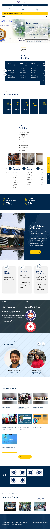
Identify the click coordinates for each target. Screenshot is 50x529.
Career (21, 13)
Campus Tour (48, 161)
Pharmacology (44, 108)
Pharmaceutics (35, 108)
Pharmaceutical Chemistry (17, 108)
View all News (23, 456)
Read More (34, 252)
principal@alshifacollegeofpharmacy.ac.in (22, 5)
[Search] (46, 16)
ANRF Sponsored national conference (37, 34)
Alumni (5, 13)
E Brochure (48, 169)
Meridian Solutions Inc (43, 522)
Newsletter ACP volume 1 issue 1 (35, 37)
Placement (16, 13)
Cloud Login (10, 13)
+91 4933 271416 (8, 5)
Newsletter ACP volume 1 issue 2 (35, 41)
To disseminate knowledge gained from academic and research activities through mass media (9, 279)
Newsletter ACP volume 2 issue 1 (35, 31)
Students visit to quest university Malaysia (37, 27)
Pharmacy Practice (25, 108)
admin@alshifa (20, 524)
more (11, 77)
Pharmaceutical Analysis (8, 108)
